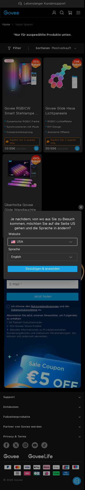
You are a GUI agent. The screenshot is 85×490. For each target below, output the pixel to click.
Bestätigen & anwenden (42, 268)
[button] (42, 242)
